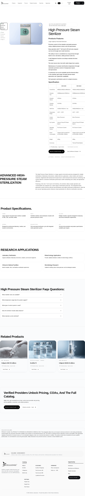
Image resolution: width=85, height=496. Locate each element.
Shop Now (41, 3)
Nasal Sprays (26, 486)
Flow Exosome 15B (39, 470)
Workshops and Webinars (73, 468)
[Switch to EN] (59, 3)
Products (13, 3)
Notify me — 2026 (54, 470)
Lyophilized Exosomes (40, 475)
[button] (74, 151)
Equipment (20, 3)
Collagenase (24, 470)
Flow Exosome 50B (39, 472)
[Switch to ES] (61, 3)
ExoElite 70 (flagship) (40, 467)
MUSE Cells (24, 472)
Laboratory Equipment (60, 24)
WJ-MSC (24, 467)
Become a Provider (74, 477)
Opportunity (48, 3)
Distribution (70, 465)
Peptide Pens (26, 484)
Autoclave (52, 24)
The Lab (25, 3)
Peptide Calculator (33, 3)
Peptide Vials (26, 481)
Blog (69, 473)
